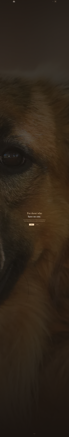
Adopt (32, 224)
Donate (37, 224)
